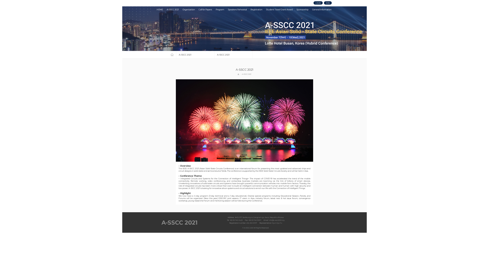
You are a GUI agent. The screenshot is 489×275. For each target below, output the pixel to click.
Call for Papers (205, 9)
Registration (256, 9)
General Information (321, 9)
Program (220, 9)
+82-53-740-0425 (236, 220)
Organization (188, 9)
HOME (160, 9)
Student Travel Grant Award (279, 9)
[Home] (238, 74)
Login (318, 3)
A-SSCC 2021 (173, 9)
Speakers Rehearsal (237, 9)
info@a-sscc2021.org (276, 220)
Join (328, 3)
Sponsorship (302, 9)
